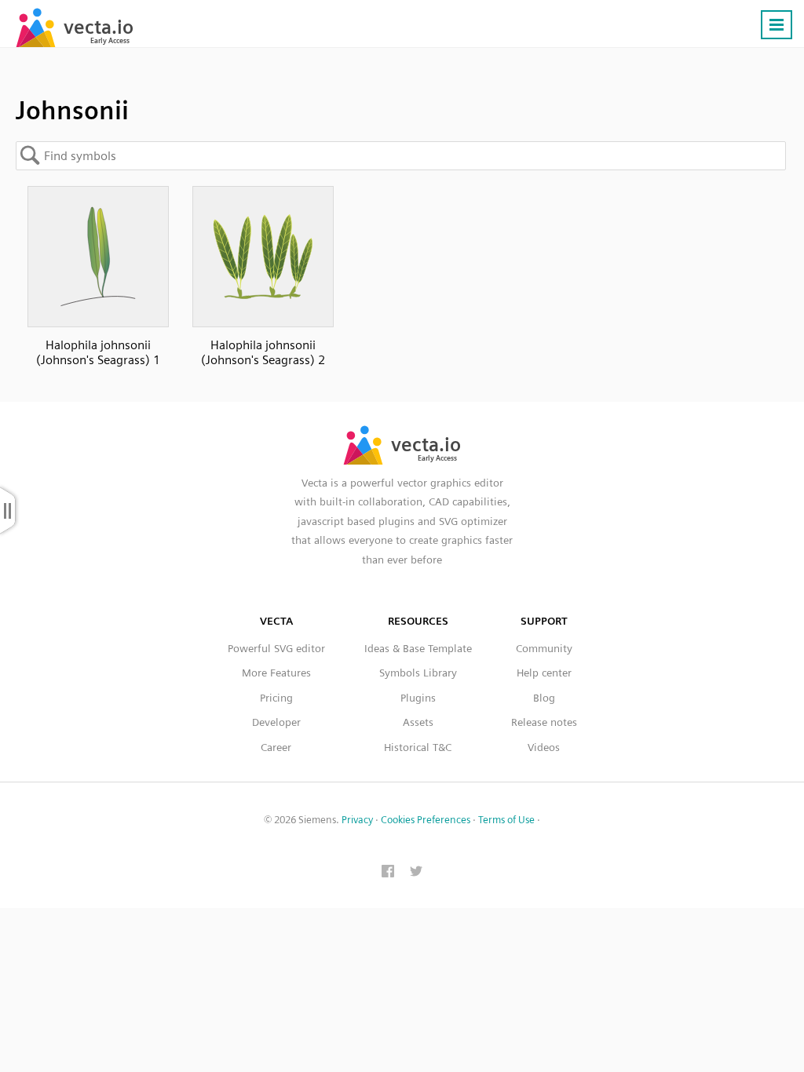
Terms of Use (506, 820)
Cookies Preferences (425, 820)
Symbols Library (418, 672)
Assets (418, 722)
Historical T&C (417, 747)
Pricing (276, 697)
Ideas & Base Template (418, 648)
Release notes (544, 722)
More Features (276, 672)
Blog (544, 697)
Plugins (418, 697)
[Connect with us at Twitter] (416, 872)
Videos (544, 747)
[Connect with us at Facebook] (388, 872)
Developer (276, 722)
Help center (544, 672)
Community (544, 648)
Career (276, 747)
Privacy (357, 820)
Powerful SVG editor (276, 648)
